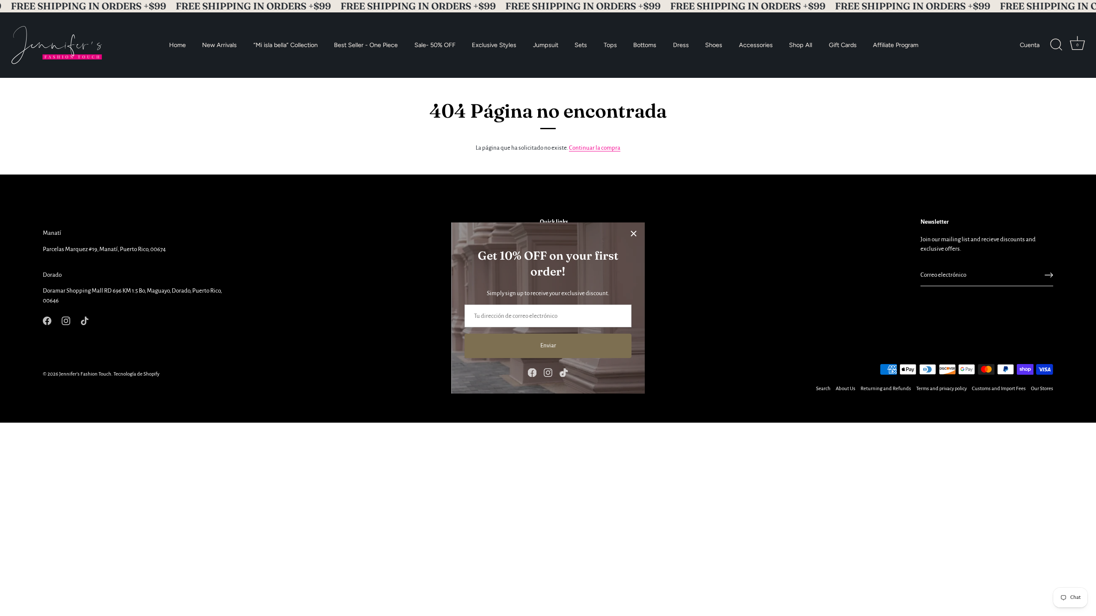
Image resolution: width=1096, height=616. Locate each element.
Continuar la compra (594, 148)
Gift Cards (843, 45)
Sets (581, 45)
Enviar (548, 345)
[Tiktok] (564, 372)
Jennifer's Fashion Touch (85, 374)
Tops (610, 45)
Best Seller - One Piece (366, 45)
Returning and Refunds (886, 388)
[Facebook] (532, 372)
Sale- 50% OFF (435, 45)
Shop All (800, 45)
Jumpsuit (545, 45)
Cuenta (1029, 45)
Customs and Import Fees (999, 388)
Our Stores (1042, 388)
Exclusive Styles (494, 45)
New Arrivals (219, 45)
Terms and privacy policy (941, 388)
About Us (845, 388)
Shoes (713, 45)
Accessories (756, 45)
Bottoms (644, 45)
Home (177, 45)
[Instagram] (548, 372)
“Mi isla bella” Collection (285, 45)
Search (823, 388)
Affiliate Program (895, 45)
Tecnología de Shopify (136, 374)
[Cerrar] (633, 233)
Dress (681, 45)
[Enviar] (1049, 275)
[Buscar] (1056, 45)
